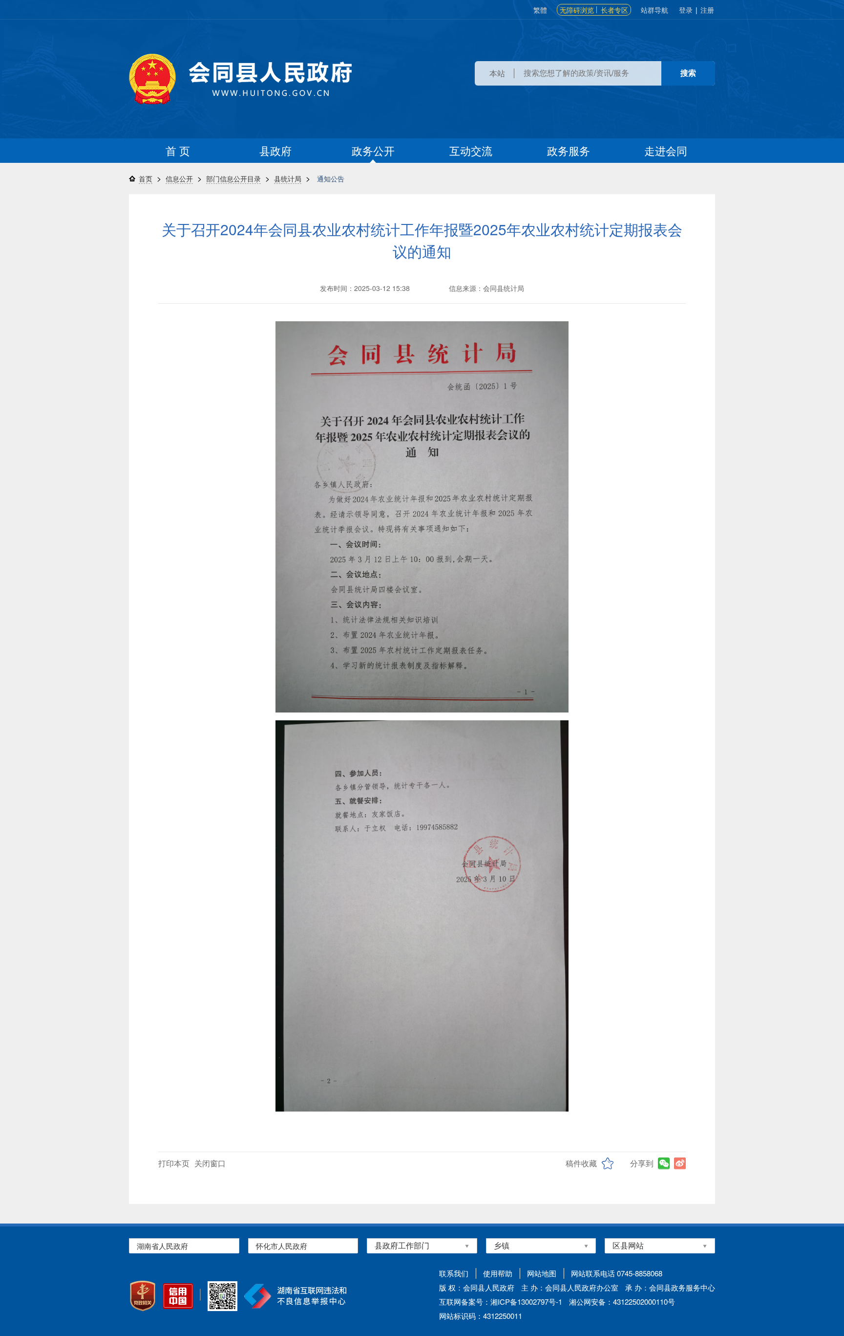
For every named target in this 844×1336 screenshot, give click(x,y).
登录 (686, 10)
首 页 (178, 150)
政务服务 (568, 150)
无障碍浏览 (577, 10)
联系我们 (453, 1273)
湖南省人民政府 (162, 1246)
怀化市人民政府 (281, 1246)
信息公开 (179, 178)
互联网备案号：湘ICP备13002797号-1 (500, 1301)
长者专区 (614, 10)
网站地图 (541, 1273)
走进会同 (665, 150)
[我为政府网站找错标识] (200, 1295)
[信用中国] (178, 1296)
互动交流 (470, 150)
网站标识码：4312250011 (480, 1316)
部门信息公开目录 (233, 178)
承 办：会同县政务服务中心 (670, 1287)
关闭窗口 (210, 1163)
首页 (145, 178)
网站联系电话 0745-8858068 (616, 1273)
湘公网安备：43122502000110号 (622, 1301)
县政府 (275, 150)
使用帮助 (497, 1273)
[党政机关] (142, 1296)
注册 (707, 10)
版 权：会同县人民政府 (476, 1287)
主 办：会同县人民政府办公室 (569, 1287)
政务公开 (373, 150)
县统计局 (287, 178)
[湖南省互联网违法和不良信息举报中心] (295, 1296)
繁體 (540, 10)
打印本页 (174, 1163)
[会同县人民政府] (240, 79)
